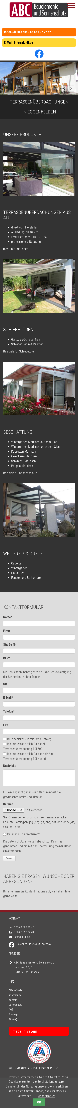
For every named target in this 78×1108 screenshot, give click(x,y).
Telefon (9, 711)
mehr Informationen (15, 249)
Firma (7, 631)
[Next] (71, 89)
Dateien (8, 804)
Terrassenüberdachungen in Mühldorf (29, 1077)
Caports (16, 563)
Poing (64, 1077)
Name (9, 617)
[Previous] (64, 89)
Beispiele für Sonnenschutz (20, 473)
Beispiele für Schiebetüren (19, 351)
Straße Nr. (10, 644)
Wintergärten (19, 568)
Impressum (15, 995)
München (55, 1077)
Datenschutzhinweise (21, 841)
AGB (11, 1009)
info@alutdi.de (23, 43)
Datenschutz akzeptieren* (23, 834)
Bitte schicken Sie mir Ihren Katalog (29, 739)
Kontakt (13, 1000)
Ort (5, 684)
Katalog (13, 1019)
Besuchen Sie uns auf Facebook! (34, 944)
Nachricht (9, 766)
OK (39, 1102)
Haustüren (17, 573)
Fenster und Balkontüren (26, 578)
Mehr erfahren (46, 1096)
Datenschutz (15, 1004)
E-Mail (9, 698)
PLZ (9, 658)
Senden (9, 858)
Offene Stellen (16, 990)
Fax (5, 725)
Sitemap (13, 1014)
